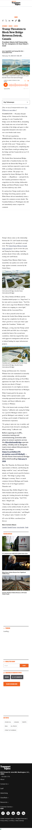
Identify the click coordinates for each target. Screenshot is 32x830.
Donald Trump (11, 527)
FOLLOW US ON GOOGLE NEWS (11, 684)
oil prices (14, 726)
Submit (24, 665)
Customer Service (6, 807)
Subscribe (7, 677)
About (2, 779)
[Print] (19, 20)
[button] (16, 20)
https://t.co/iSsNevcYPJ (11, 452)
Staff (1, 788)
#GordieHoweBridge (13, 442)
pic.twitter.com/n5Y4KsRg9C (13, 454)
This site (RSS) (23, 813)
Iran (6, 726)
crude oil (8, 722)
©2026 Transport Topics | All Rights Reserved (13, 818)
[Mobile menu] (2, 2)
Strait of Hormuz (10, 730)
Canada (4, 527)
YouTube (13, 813)
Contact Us (4, 784)
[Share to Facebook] (3, 20)
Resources (4, 802)
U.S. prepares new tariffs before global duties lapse (15, 553)
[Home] (16, 3)
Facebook (3, 813)
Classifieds (4, 798)
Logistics (16, 26)
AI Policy (11, 820)
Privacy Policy (4, 820)
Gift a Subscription (18, 677)
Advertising (4, 793)
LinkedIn (18, 813)
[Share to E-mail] (12, 20)
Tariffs (24, 722)
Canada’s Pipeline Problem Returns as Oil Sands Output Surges (14, 593)
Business (10, 26)
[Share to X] (6, 20)
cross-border (20, 527)
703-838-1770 (5, 777)
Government (4, 26)
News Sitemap (20, 820)
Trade (26, 527)
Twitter (8, 813)
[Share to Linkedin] (9, 20)
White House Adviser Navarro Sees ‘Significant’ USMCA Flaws (14, 573)
